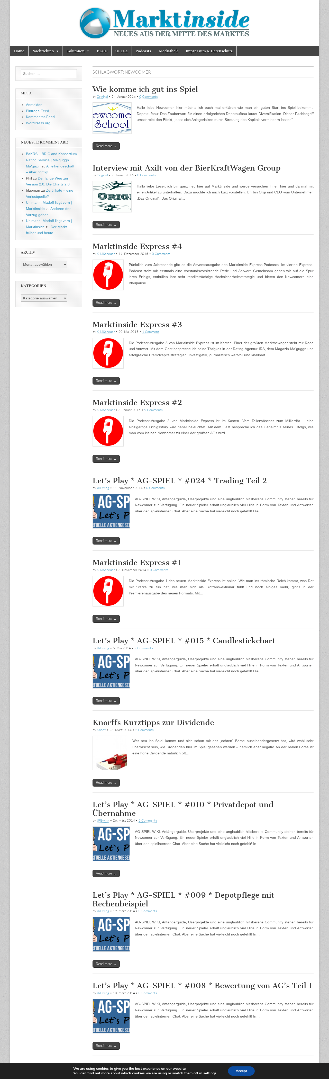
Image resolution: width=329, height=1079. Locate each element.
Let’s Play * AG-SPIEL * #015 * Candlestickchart (184, 640)
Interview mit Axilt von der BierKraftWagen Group (187, 168)
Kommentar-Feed (40, 117)
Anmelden (34, 105)
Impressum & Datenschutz (209, 51)
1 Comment (150, 331)
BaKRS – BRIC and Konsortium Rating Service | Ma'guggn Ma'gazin (51, 160)
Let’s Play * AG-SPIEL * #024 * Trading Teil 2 (180, 480)
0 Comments (148, 96)
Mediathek (168, 51)
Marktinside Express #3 (137, 324)
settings (209, 1073)
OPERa (121, 51)
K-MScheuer (106, 254)
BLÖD (102, 51)
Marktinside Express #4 (137, 246)
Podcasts (143, 51)
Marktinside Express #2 (137, 402)
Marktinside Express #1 (137, 562)
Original (102, 96)
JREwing (103, 488)
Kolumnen (75, 51)
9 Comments (153, 410)
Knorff (101, 730)
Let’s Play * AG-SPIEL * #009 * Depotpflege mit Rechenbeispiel (183, 899)
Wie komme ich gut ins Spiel (145, 89)
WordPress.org (38, 123)
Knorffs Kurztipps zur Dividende (153, 722)
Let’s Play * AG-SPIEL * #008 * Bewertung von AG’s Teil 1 (202, 985)
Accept (241, 1070)
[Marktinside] (164, 23)
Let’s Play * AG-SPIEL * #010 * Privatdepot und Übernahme (183, 809)
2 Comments (143, 648)
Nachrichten (43, 51)
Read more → (106, 146)
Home (19, 51)
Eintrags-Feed (37, 111)
